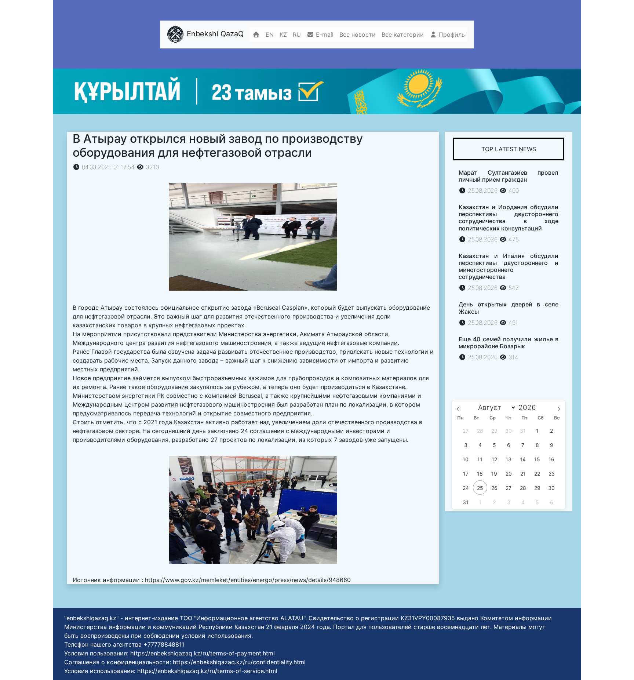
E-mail (324, 34)
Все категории (403, 34)
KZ (283, 34)
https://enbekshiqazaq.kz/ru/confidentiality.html (239, 662)
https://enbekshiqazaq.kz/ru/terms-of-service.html (207, 670)
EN (270, 34)
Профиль (451, 34)
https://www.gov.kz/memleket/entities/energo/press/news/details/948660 (248, 579)
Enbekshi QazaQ (214, 33)
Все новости (357, 34)
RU (297, 34)
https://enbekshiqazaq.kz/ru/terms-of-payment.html (202, 653)
